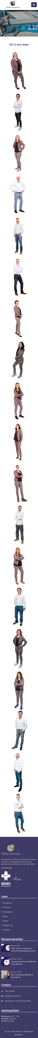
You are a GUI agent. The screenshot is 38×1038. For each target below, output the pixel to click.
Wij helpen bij (7, 903)
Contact (5, 921)
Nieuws (5, 916)
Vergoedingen (8, 912)
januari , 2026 (17, 959)
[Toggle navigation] (34, 4)
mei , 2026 (16, 945)
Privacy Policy (8, 925)
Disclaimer (6, 930)
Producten (6, 907)
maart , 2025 (17, 972)
